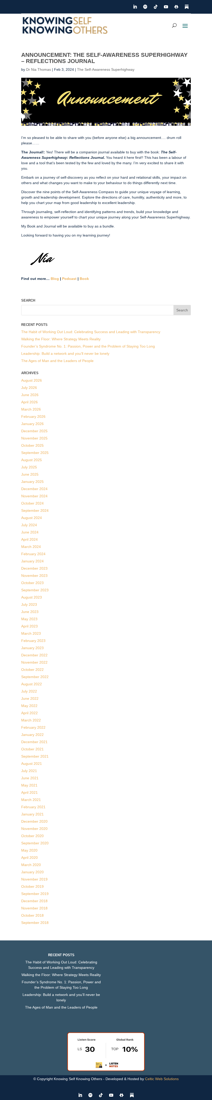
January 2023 (32, 648)
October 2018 (32, 915)
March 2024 (31, 547)
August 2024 (31, 518)
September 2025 (35, 453)
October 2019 (32, 886)
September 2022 (35, 677)
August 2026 (31, 380)
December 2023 (34, 568)
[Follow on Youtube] (166, 7)
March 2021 (31, 800)
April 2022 (29, 713)
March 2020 (31, 865)
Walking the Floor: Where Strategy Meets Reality (61, 339)
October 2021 (32, 749)
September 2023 (35, 590)
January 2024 (32, 561)
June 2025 (30, 474)
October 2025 (32, 445)
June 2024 (30, 532)
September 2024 (35, 510)
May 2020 (29, 850)
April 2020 (29, 857)
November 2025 (34, 438)
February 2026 (33, 416)
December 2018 (34, 901)
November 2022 (34, 662)
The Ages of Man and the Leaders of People (57, 361)
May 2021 (29, 785)
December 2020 (34, 821)
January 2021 (32, 814)
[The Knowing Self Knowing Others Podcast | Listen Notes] (106, 1070)
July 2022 (29, 691)
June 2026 (30, 395)
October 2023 (32, 583)
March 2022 (31, 720)
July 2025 (29, 467)
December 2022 (34, 655)
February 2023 (33, 641)
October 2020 (32, 836)
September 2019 (35, 894)
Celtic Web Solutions (162, 1079)
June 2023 (30, 612)
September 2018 (35, 923)
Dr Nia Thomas (38, 69)
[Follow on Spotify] (145, 7)
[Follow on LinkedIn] (135, 7)
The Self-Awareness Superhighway (105, 69)
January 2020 (32, 872)
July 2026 (29, 388)
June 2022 (30, 698)
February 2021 (33, 807)
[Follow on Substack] (187, 7)
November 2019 (34, 879)
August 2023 (31, 597)
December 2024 (34, 489)
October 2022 (32, 669)
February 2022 (33, 727)
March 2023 (31, 633)
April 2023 (29, 626)
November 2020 (34, 829)
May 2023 (29, 619)
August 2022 (31, 684)
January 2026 (32, 424)
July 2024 (29, 525)
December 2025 (34, 431)
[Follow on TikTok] (156, 7)
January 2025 (32, 482)
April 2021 (29, 792)
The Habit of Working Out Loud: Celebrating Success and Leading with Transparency (90, 332)
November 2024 (34, 496)
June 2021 (30, 778)
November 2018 (34, 908)
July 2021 (29, 771)
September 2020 (35, 843)
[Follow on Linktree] (176, 7)
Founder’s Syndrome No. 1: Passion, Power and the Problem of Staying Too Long (88, 346)
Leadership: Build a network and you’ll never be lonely (65, 353)
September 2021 (35, 756)
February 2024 (33, 554)
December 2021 (34, 742)
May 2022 (29, 706)
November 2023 (34, 575)
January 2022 (32, 735)
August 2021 (31, 763)
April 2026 (29, 402)
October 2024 (32, 503)
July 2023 (29, 604)
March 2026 (31, 409)
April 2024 (29, 539)
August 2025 (31, 460)
